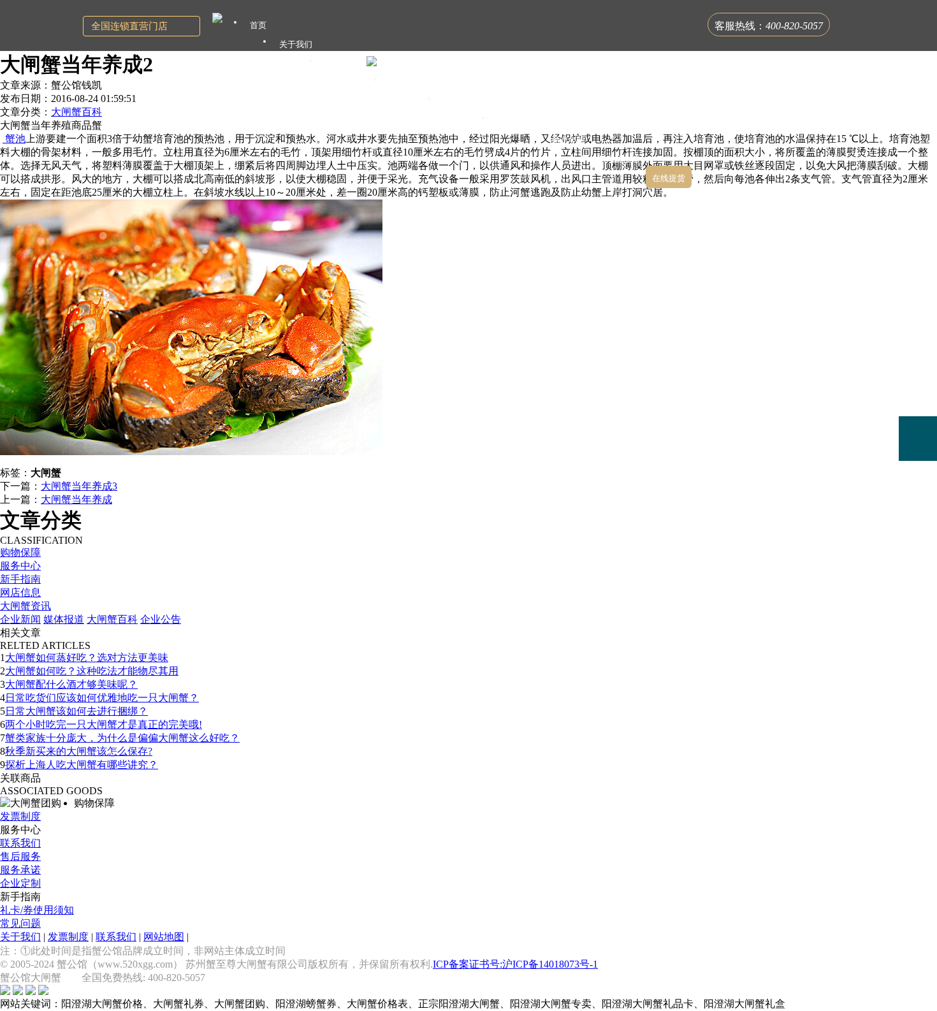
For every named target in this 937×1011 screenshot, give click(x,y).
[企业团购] (918, 394)
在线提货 (668, 178)
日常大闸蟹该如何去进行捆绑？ (76, 711)
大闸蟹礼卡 (346, 63)
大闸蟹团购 (464, 101)
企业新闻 (20, 619)
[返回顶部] (918, 527)
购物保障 (20, 552)
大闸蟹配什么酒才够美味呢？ (71, 684)
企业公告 (160, 619)
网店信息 (20, 592)
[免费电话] (918, 438)
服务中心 (20, 565)
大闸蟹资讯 (25, 605)
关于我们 (20, 936)
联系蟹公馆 (618, 159)
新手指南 (20, 579)
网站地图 (163, 936)
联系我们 (20, 843)
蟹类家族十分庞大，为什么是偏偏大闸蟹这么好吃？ (122, 737)
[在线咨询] (918, 349)
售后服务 (20, 856)
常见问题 (20, 923)
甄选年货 (568, 140)
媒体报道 (63, 619)
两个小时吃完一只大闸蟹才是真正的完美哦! (103, 724)
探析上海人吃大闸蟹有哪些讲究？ (81, 764)
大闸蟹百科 (76, 111)
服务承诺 (20, 869)
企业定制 (20, 883)
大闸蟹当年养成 (76, 499)
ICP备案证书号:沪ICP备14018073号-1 (515, 964)
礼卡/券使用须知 (37, 910)
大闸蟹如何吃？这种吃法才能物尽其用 (91, 671)
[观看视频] (918, 491)
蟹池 (14, 138)
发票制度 (20, 816)
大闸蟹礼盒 (410, 82)
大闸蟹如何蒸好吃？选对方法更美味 (86, 657)
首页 (258, 25)
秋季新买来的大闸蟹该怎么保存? (78, 751)
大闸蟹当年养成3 (79, 486)
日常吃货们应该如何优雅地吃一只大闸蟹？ (102, 697)
